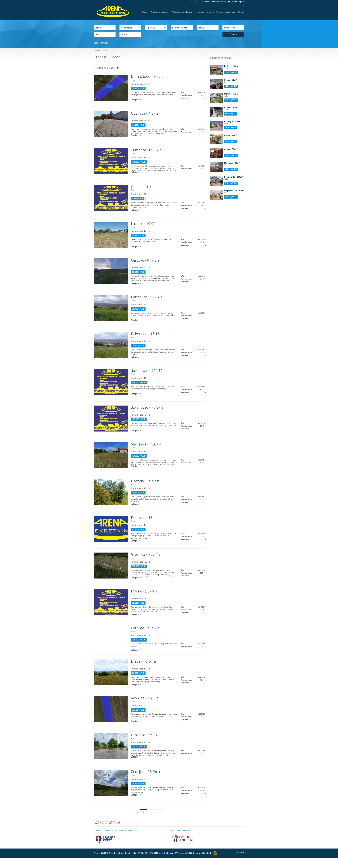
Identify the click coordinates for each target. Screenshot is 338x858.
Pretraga (233, 34)
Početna (145, 12)
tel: (191, 2)
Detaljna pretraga (101, 43)
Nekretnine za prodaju (160, 12)
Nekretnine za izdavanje (182, 12)
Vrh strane (240, 852)
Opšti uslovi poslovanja (225, 12)
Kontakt (241, 12)
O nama (210, 12)
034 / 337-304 (199, 2)
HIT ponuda (199, 12)
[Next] (137, 812)
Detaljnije (135, 100)
